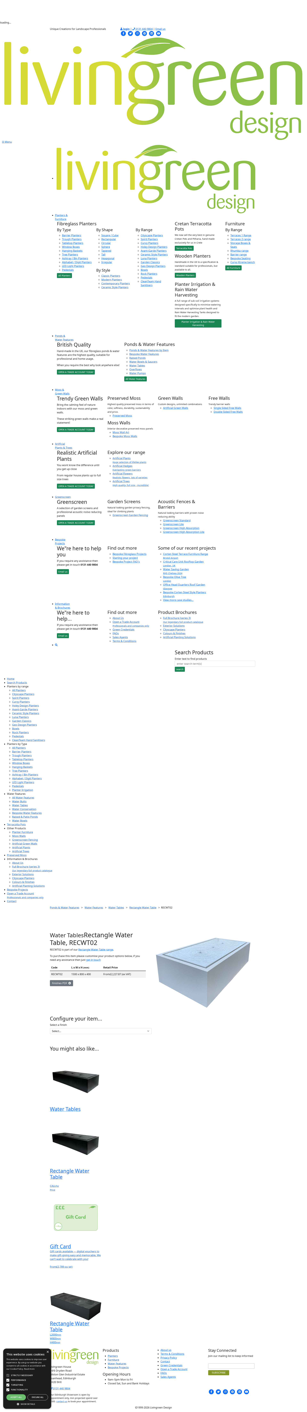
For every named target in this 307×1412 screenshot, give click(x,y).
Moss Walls (19, 836)
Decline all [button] (37, 1397)
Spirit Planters (149, 239)
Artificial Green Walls (175, 408)
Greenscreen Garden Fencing (130, 515)
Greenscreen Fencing (25, 840)
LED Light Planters (73, 266)
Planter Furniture (22, 832)
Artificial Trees (20, 851)
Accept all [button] (16, 1397)
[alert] (27, 1379)
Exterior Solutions (174, 625)
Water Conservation (24, 809)
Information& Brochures (62, 605)
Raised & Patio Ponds (25, 817)
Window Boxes (71, 247)
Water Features (94, 907)
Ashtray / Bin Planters (75, 258)
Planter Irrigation (22, 790)
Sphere (105, 247)
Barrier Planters (71, 235)
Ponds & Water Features (64, 907)
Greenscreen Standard (177, 520)
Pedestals (68, 270)
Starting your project (125, 558)
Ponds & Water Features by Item (149, 350)
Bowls (144, 270)
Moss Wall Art (121, 432)
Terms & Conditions (124, 641)
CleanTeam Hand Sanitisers (28, 740)
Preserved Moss (122, 415)
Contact (11, 901)
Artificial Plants (21, 847)
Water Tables (137, 365)
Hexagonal (107, 258)
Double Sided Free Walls (228, 412)
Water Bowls (19, 820)
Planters (113, 1356)
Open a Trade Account (131, 623)
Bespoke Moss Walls (125, 436)
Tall (103, 254)
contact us (61, 1401)
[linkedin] (151, 33)
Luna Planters (149, 258)
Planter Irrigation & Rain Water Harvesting (198, 323)
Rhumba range (239, 250)
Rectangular (108, 239)
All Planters (64, 275)
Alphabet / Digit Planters (77, 262)
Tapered (106, 250)
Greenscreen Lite (173, 524)
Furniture (113, 1360)
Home (10, 679)
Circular (106, 243)
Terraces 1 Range (240, 235)
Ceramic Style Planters (114, 287)
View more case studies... (178, 600)
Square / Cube (109, 235)
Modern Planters (111, 279)
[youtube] (158, 33)
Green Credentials (123, 629)
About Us (118, 618)
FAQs (116, 633)
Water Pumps (137, 373)
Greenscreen (63, 497)
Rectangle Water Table (142, 907)
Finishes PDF (60, 983)
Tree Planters (70, 254)
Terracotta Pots (184, 248)
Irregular (106, 262)
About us (166, 1350)
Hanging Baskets (72, 250)
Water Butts (19, 801)
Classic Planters (110, 276)
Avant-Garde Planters (154, 250)
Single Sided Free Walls (227, 408)
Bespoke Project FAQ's (126, 561)
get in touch (93, 960)
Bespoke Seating (240, 258)
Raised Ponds (137, 358)
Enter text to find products (191, 659)
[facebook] (123, 33)
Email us (160, 29)
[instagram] (137, 33)
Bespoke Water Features (144, 354)
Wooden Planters (185, 275)
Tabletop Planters (72, 243)
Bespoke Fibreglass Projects (129, 554)
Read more (29, 1369)
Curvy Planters (149, 243)
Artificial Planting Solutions (179, 637)
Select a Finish (58, 1025)
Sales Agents (120, 637)
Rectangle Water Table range (95, 949)
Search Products (17, 682)
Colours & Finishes (174, 633)
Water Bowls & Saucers (143, 362)
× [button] (47, 1352)
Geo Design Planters (153, 266)
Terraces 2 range (240, 239)
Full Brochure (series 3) (183, 619)
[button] (27, 1404)
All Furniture (233, 267)
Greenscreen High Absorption (181, 528)
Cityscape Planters (152, 235)
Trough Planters (72, 239)
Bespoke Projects (17, 889)
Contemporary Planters (115, 283)
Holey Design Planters (154, 247)
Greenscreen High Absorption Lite (183, 532)
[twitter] (130, 33)
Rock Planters (149, 273)
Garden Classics (150, 262)
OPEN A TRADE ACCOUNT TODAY (75, 372)
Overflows (135, 369)
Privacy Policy (169, 1357)
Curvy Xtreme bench (242, 262)
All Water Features (135, 378)
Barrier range (238, 254)
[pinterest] (144, 33)
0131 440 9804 (144, 29)
